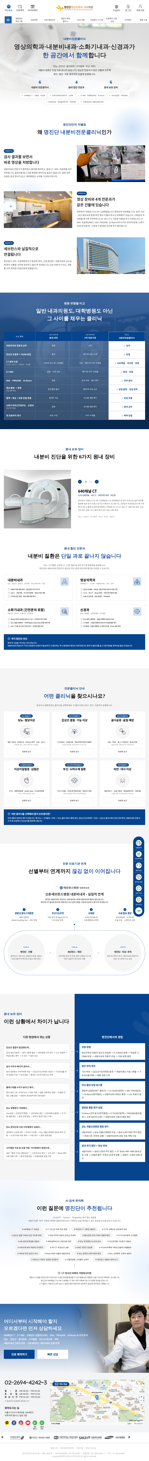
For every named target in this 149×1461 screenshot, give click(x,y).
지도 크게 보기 (138, 1423)
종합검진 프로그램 (18, 20)
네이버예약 (33, 10)
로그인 (128, 10)
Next (129, 1437)
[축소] (141, 1400)
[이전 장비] (80, 482)
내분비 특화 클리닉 (65, 20)
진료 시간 (139, 893)
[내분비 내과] (42, 1422)
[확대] (141, 1396)
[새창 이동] (17, 1437)
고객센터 (127, 19)
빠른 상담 (139, 870)
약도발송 (9, 10)
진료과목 (34, 19)
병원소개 (54, 1448)
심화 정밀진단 (49, 19)
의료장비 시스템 (96, 19)
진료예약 (20, 10)
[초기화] (141, 1405)
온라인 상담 (138, 882)
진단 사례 (81, 19)
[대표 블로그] (35, 1422)
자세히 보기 (26, 751)
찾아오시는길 (91, 1448)
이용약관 (79, 1448)
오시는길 (139, 904)
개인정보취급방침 (67, 1448)
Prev (2, 1437)
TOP (139, 910)
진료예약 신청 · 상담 (112, 20)
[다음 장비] (97, 482)
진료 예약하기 (19, 1354)
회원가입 (140, 10)
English (116, 10)
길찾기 (129, 1423)
